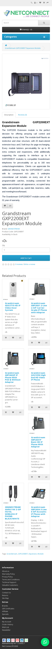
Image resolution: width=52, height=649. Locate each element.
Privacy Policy (7, 577)
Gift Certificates (8, 608)
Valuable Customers (10, 585)
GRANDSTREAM (14, 229)
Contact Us (6, 592)
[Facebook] (4, 640)
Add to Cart (26, 258)
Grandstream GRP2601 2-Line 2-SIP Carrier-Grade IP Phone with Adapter (39, 308)
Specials (5, 614)
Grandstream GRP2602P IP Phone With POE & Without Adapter (13, 377)
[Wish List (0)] (40, 3)
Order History (7, 624)
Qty (3, 245)
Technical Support (9, 582)
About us (5, 571)
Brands (5, 606)
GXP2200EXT (23, 554)
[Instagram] (13, 640)
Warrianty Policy (8, 574)
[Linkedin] (22, 640)
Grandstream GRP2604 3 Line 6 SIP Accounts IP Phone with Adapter (39, 512)
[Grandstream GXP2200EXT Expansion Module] (26, 81)
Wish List (5, 627)
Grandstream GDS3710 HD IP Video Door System (12, 306)
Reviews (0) (22, 115)
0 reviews (19, 264)
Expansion (33, 554)
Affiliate (5, 611)
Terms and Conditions (11, 579)
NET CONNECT (19, 643)
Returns (5, 595)
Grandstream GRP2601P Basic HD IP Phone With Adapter (38, 442)
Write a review (29, 264)
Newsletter (6, 630)
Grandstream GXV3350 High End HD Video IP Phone (38, 376)
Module (41, 554)
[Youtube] (17, 640)
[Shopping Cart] (44, 3)
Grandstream (12, 554)
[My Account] (35, 3)
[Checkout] (48, 3)
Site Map (5, 598)
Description (8, 115)
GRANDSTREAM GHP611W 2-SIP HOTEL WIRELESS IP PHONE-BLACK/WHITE (13, 513)
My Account (6, 621)
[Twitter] (9, 640)
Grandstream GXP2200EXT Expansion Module (23, 48)
